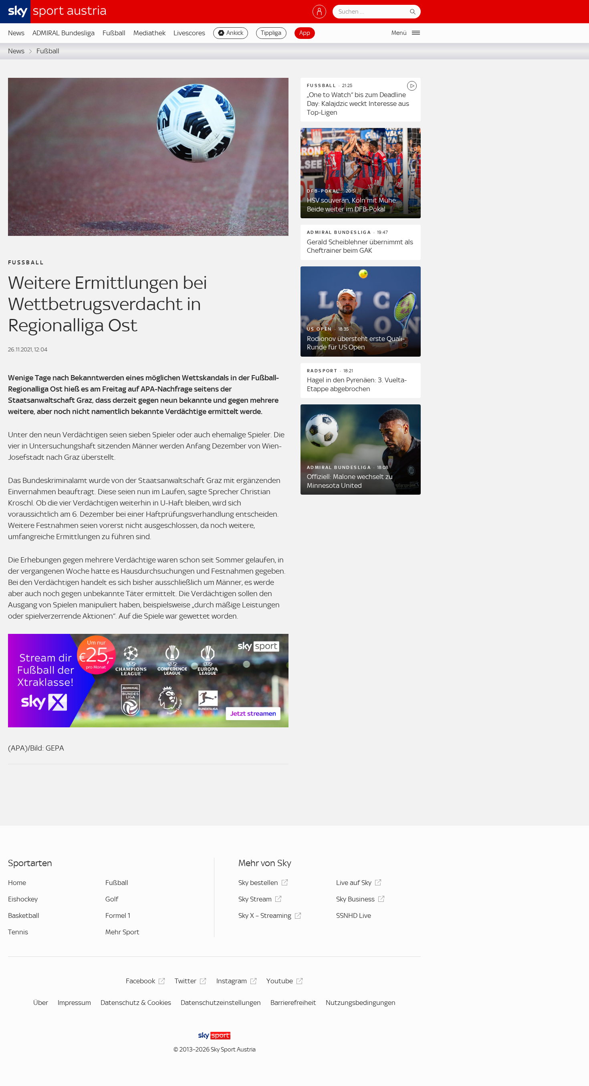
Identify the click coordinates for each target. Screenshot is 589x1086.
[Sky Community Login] (319, 11)
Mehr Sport (122, 932)
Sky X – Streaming (264, 915)
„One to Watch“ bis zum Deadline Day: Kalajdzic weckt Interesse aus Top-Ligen (358, 103)
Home (17, 883)
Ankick (234, 33)
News (16, 33)
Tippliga (271, 33)
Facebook (140, 981)
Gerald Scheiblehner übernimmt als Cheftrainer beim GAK (360, 246)
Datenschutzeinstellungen (221, 1003)
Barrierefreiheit (293, 1003)
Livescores (189, 33)
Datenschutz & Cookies (136, 1003)
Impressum (74, 1003)
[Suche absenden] (413, 11)
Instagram (231, 981)
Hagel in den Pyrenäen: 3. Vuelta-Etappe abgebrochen (357, 384)
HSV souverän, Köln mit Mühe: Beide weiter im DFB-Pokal (352, 204)
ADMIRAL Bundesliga (63, 33)
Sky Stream (255, 899)
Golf (111, 899)
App (304, 33)
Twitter (185, 981)
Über (40, 1003)
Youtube (279, 981)
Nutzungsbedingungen (360, 1003)
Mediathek (149, 33)
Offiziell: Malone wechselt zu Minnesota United (350, 481)
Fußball (114, 33)
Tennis (18, 932)
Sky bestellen (258, 883)
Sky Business (355, 899)
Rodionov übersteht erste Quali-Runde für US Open (356, 343)
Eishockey (23, 899)
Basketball (23, 915)
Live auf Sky (353, 883)
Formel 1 (117, 915)
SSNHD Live (353, 915)
